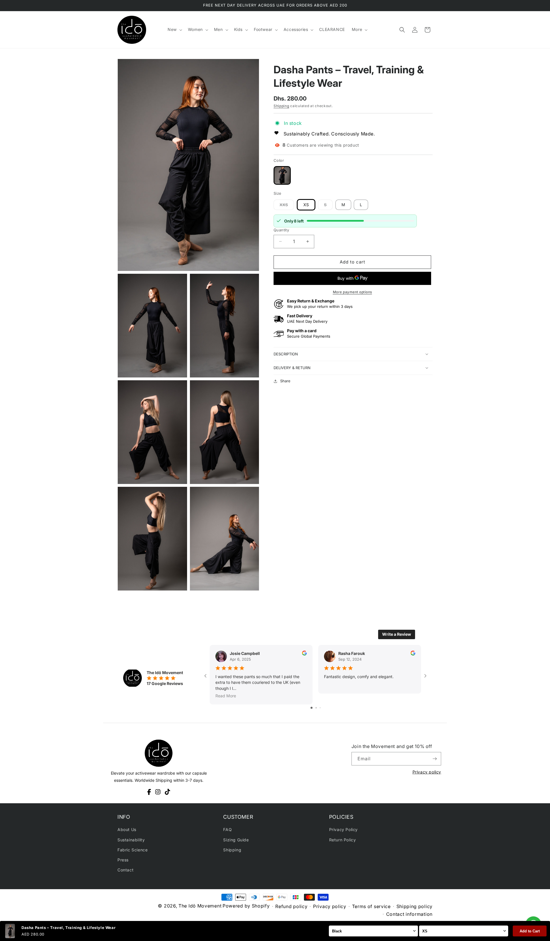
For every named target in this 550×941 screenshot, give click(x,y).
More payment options (352, 292)
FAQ (227, 829)
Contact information (409, 914)
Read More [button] (225, 695)
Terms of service (371, 906)
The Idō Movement (199, 906)
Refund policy (291, 906)
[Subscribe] (434, 758)
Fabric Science (132, 849)
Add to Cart (530, 931)
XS (306, 204)
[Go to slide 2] (316, 707)
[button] (174, 29)
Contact (125, 869)
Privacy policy (426, 771)
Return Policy (342, 839)
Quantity (281, 230)
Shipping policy (414, 906)
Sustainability (131, 839)
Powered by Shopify (246, 906)
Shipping (281, 106)
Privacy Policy (343, 829)
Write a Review (396, 634)
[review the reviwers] (304, 653)
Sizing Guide (236, 839)
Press (123, 859)
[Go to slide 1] (312, 708)
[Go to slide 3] (320, 707)
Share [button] (285, 381)
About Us (126, 829)
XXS (287, 206)
